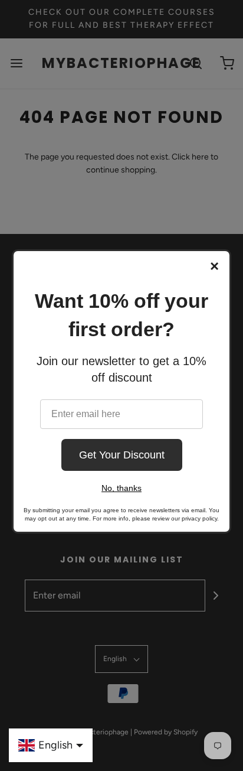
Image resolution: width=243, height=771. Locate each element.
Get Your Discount (122, 455)
